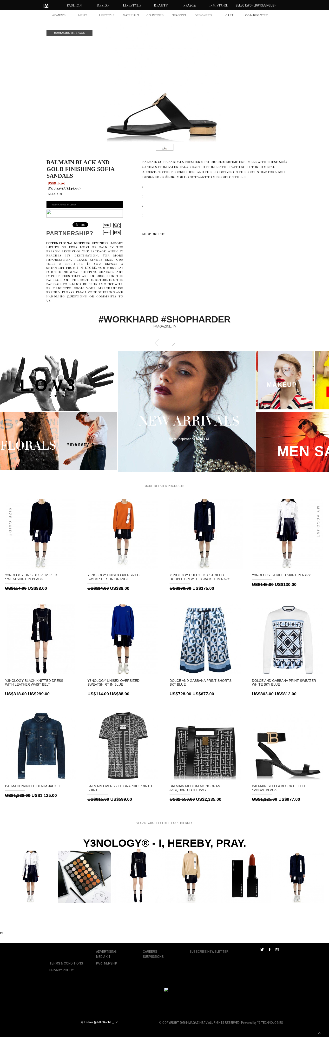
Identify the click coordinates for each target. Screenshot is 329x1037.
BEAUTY (161, 5)
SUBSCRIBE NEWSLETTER (209, 951)
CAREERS (150, 951)
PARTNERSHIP (106, 963)
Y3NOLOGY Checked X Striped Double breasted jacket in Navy (200, 577)
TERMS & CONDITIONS (66, 963)
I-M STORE (218, 5)
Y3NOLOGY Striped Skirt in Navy (281, 575)
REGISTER (260, 15)
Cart (229, 15)
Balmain (55, 194)
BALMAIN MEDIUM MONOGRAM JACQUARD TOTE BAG (195, 788)
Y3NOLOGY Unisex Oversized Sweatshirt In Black (31, 577)
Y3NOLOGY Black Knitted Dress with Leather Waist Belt (34, 682)
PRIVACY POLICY (61, 969)
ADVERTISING (106, 951)
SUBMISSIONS (153, 956)
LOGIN (247, 15)
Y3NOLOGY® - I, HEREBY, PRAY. (164, 843)
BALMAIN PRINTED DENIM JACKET (33, 786)
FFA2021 (189, 5)
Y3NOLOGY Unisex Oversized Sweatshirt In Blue (113, 682)
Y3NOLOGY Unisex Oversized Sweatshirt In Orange (113, 577)
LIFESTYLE (132, 5)
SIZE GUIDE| (8, 522)
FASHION (74, 5)
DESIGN (103, 5)
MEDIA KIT (103, 956)
